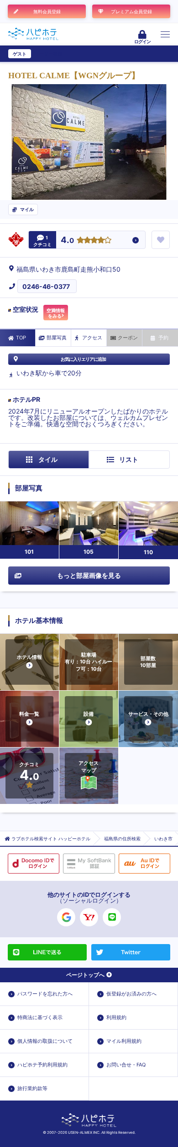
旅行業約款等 (32, 1088)
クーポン (128, 337)
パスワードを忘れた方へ (45, 993)
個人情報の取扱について (45, 1041)
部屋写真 (57, 337)
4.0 (67, 240)
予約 (163, 337)
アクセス (92, 337)
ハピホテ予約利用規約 (42, 1064)
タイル (48, 459)
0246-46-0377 (46, 286)
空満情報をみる (56, 313)
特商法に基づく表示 (40, 1017)
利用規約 (116, 1017)
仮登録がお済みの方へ (131, 993)
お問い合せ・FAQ (126, 1064)
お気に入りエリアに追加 (83, 359)
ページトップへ (85, 974)
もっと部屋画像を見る (89, 575)
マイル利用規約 (123, 1041)
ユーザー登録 (48, 53)
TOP (21, 337)
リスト (128, 459)
